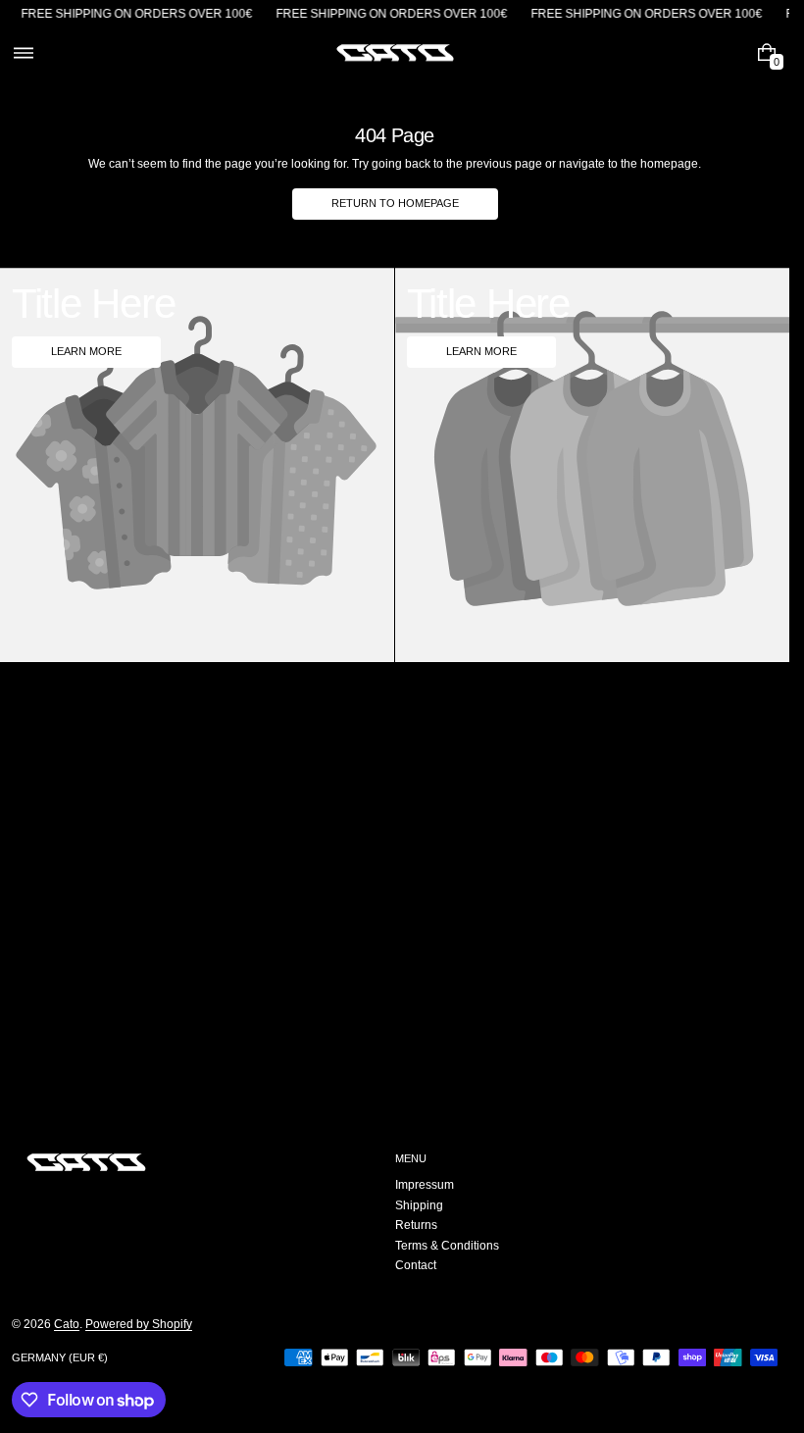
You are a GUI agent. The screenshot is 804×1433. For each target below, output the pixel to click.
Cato (66, 1324)
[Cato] (86, 1162)
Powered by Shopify (138, 1324)
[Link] (394, 14)
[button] (23, 53)
